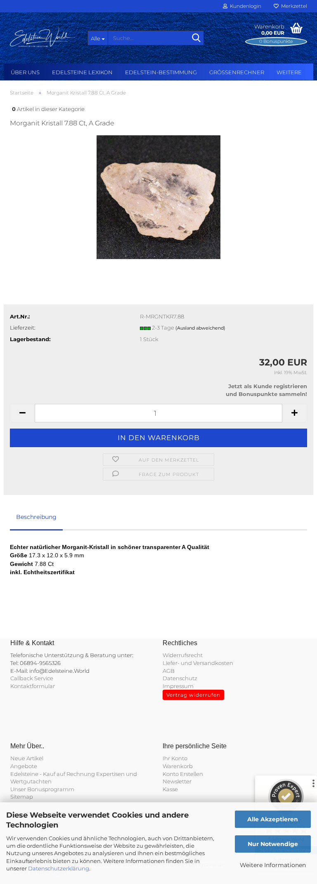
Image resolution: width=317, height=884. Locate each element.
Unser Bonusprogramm (42, 789)
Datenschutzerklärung (58, 868)
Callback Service (31, 678)
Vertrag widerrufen (193, 695)
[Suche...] (196, 38)
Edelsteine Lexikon (82, 72)
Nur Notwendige (273, 844)
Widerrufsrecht (183, 655)
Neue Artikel (26, 758)
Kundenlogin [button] (244, 6)
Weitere (289, 72)
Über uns (25, 72)
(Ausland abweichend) (200, 328)
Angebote (23, 766)
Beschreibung (36, 517)
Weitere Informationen (273, 865)
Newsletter (177, 781)
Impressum (178, 686)
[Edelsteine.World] (42, 37)
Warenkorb (178, 766)
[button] (22, 413)
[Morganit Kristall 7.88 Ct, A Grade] (158, 196)
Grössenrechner (236, 72)
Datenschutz (180, 678)
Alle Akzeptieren (272, 819)
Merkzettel (293, 6)
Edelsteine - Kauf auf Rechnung (52, 774)
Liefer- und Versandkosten (198, 663)
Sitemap (21, 796)
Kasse (170, 789)
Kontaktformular (32, 686)
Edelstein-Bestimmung (161, 72)
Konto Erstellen (183, 774)
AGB (169, 670)
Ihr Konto (175, 758)
